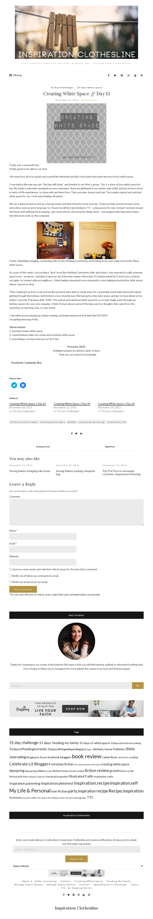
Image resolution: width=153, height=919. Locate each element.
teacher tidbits (30, 798)
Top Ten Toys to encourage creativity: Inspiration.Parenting (122, 472)
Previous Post (43, 446)
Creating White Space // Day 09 (72, 403)
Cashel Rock (109, 757)
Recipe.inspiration (126, 790)
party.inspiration (82, 791)
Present (84, 884)
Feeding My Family (119, 881)
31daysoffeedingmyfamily (28, 749)
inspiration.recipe (92, 783)
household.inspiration (57, 776)
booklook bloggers (59, 757)
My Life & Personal (30, 790)
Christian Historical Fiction (87, 764)
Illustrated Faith (81, 776)
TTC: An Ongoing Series (76, 888)
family (49, 771)
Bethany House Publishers (109, 749)
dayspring (16, 771)
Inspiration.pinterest (57, 783)
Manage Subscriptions (28, 884)
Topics (135, 884)
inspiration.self (116, 422)
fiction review (97, 770)
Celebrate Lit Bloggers (29, 763)
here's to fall (126, 770)
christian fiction (62, 764)
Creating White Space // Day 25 (27, 403)
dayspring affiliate (35, 770)
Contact (65, 881)
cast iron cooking (128, 757)
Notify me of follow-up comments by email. (35, 575)
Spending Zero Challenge (110, 884)
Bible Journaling (46, 881)
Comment (14, 496)
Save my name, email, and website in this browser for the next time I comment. (55, 569)
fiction (57, 770)
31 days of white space (24, 422)
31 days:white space (89, 87)
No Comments (89, 100)
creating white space (52, 422)
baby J (90, 749)
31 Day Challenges (62, 87)
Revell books (15, 797)
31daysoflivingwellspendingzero (66, 749)
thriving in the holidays (48, 798)
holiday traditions (36, 776)
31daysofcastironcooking (125, 743)
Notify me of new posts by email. (30, 582)
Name (13, 530)
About (25, 881)
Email (13, 543)
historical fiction (18, 776)
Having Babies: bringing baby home (29, 471)
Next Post (110, 446)
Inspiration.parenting (92, 422)
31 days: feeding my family (59, 743)
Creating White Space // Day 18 (116, 403)
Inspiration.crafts (103, 776)
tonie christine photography (73, 798)
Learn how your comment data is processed (75, 594)
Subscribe (76, 859)
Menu (17, 75)
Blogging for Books (37, 757)
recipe (102, 790)
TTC (90, 797)
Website (13, 556)
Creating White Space (88, 881)
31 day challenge (23, 742)
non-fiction (59, 791)
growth (72, 422)
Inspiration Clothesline (76, 815)
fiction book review (72, 770)
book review (86, 756)
